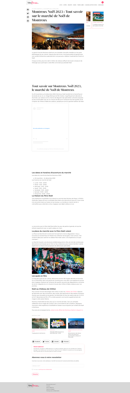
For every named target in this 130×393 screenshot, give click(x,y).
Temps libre (94, 22)
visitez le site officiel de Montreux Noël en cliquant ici (67, 310)
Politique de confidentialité (52, 390)
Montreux (34, 315)
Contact (48, 386)
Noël (39, 315)
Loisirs (89, 22)
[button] (103, 2)
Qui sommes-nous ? (51, 384)
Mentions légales (50, 389)
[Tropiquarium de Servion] (40, 323)
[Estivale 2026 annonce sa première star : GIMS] (58, 323)
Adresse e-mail (36, 365)
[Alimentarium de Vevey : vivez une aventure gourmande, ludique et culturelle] (76, 323)
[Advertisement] (58, 74)
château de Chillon (71, 291)
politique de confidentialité (45, 369)
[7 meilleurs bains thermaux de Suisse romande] (95, 16)
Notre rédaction (50, 387)
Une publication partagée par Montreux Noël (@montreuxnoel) (50, 148)
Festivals (52, 329)
